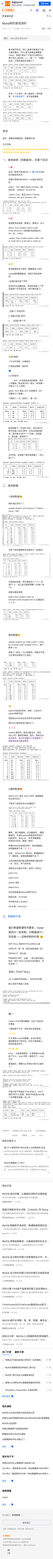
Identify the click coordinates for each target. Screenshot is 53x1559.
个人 (48, 16)
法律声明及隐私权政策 (11, 1539)
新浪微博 (16, 1515)
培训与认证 (29, 1529)
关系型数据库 (41, 1131)
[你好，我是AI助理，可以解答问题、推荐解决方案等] (37, 10)
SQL (41, 1135)
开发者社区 (11, 1529)
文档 (4, 1529)
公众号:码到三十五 (9, 1249)
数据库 (24, 1135)
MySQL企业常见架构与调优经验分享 (18, 1412)
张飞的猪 (5, 1312)
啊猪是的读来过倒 (9, 1328)
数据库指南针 (7, 1202)
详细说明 (18, 96)
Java (33, 1135)
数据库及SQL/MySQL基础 (13, 1433)
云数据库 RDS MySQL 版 (21, 1131)
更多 (4, 1446)
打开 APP (44, 3)
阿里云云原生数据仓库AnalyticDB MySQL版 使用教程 (25, 1417)
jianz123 (5, 1233)
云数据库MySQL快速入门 (13, 1439)
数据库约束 (14, 916)
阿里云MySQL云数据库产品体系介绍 (18, 1462)
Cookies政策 (26, 1539)
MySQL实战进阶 (9, 1423)
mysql (4, 1497)
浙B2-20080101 (30, 1545)
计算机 (37, 171)
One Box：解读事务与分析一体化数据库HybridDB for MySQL (26, 1473)
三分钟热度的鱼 (8, 1265)
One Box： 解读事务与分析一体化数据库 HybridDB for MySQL (26, 1468)
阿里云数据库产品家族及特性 (15, 1428)
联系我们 (27, 1522)
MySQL (15, 1135)
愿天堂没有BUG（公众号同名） (14, 1217)
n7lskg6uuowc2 (8, 1344)
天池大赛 (20, 1529)
